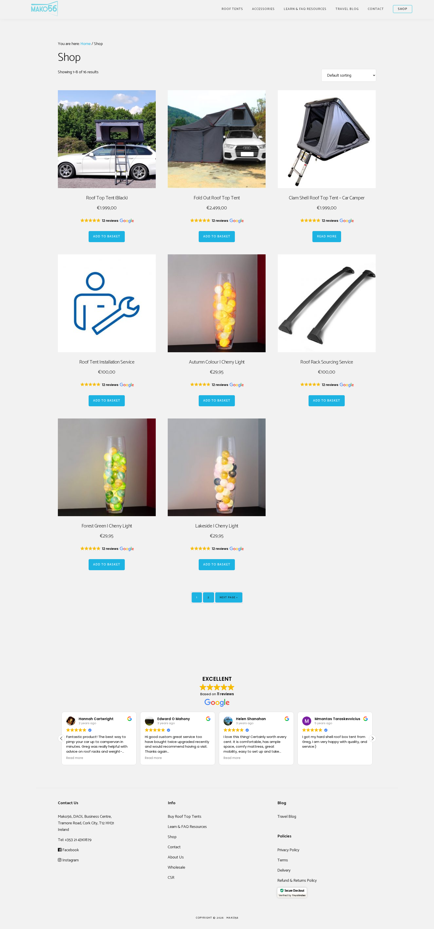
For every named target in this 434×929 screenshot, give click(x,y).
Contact (174, 847)
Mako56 (44, 8)
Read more (327, 236)
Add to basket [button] (106, 236)
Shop (172, 837)
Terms (282, 860)
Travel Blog (286, 816)
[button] (106, 221)
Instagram (70, 860)
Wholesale (176, 867)
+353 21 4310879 (78, 840)
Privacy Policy (288, 850)
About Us (176, 857)
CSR (171, 877)
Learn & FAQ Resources (187, 826)
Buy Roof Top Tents (184, 816)
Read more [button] (74, 758)
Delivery (283, 870)
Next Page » (229, 597)
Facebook (70, 850)
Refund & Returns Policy (297, 880)
